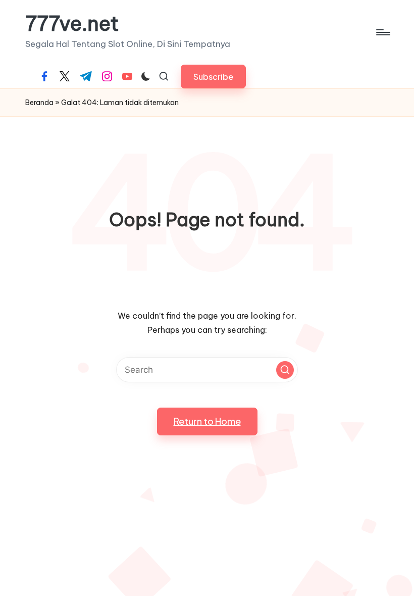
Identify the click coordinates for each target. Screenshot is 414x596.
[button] (213, 76)
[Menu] (382, 32)
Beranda (39, 102)
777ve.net (72, 24)
